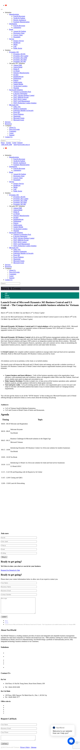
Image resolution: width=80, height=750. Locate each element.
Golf (14, 46)
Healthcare (16, 42)
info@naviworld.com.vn (22, 144)
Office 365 (16, 107)
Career (11, 133)
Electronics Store (18, 33)
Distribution (13, 24)
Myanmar (8, 707)
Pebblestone (17, 78)
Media (15, 44)
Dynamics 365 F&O (20, 59)
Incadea (15, 75)
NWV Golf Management (21, 101)
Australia (7, 705)
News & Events (14, 129)
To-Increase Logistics (20, 86)
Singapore (8, 709)
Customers (12, 131)
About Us (12, 127)
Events (8, 143)
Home (6, 620)
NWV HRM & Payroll (20, 97)
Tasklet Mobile (18, 84)
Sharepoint (16, 116)
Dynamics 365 (14, 52)
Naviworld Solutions (16, 90)
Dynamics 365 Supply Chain (14, 660)
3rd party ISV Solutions (17, 63)
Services (8, 122)
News (3, 143)
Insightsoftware (18, 76)
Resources (8, 124)
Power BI (16, 112)
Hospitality (17, 37)
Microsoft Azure (18, 120)
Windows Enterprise (20, 108)
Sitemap (33, 747)
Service (11, 39)
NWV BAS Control (20, 99)
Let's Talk (16, 570)
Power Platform (18, 114)
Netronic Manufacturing (21, 73)
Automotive (17, 27)
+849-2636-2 (5, 144)
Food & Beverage (19, 16)
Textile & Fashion (19, 18)
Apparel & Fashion (19, 31)
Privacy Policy (25, 747)
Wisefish (16, 88)
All (6, 293)
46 (10, 144)
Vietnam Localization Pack (22, 92)
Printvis (15, 80)
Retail (11, 29)
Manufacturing (14, 14)
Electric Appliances (19, 20)
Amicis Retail (17, 67)
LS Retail (16, 71)
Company (8, 125)
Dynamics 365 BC (19, 54)
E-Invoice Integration (20, 93)
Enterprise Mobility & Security (23, 110)
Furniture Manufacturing (21, 22)
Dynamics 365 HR (19, 61)
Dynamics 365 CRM (20, 58)
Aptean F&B (17, 65)
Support (11, 135)
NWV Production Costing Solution (24, 103)
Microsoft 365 (13, 105)
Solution (8, 50)
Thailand (7, 711)
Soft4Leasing (17, 82)
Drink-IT (16, 69)
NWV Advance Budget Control (23, 95)
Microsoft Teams (18, 118)
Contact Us (8, 137)
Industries (8, 12)
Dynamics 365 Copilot (20, 56)
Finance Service (18, 41)
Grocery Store (18, 35)
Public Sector (17, 48)
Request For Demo (7, 570)
